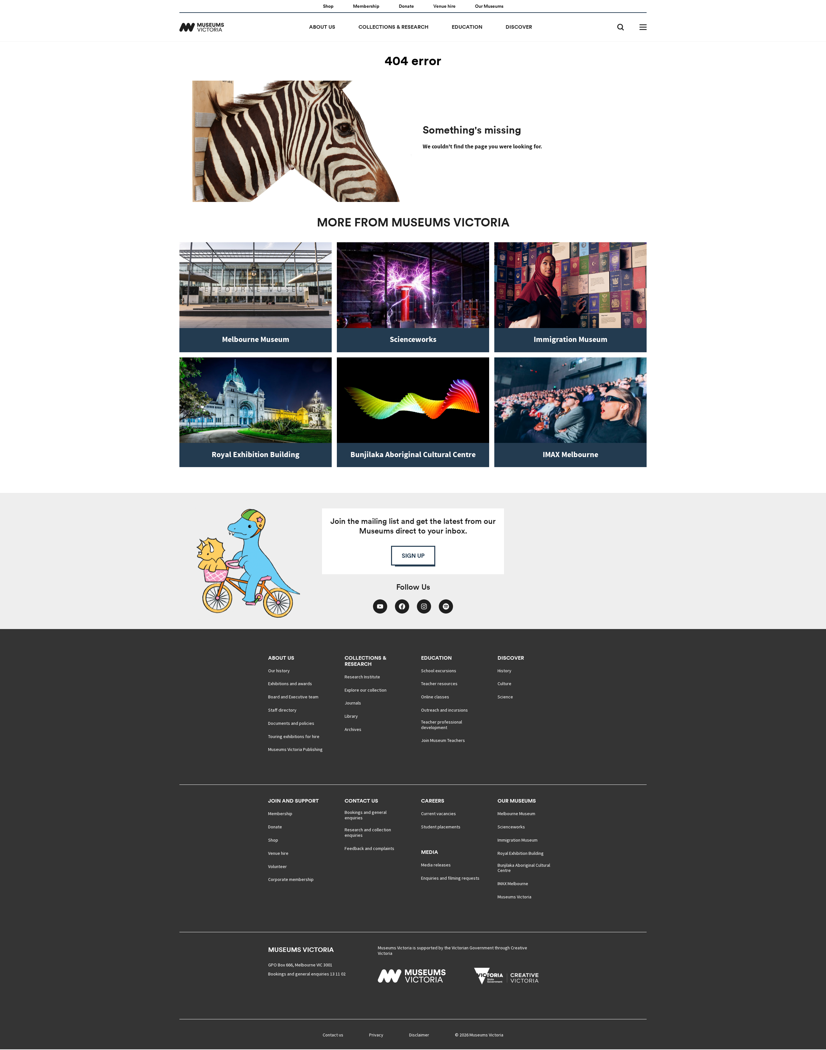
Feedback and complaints (369, 848)
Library (351, 716)
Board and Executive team (293, 697)
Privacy (376, 1035)
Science (505, 697)
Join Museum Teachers (443, 740)
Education (467, 27)
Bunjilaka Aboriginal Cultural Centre (524, 868)
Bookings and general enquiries (366, 815)
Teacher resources (439, 683)
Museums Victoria (514, 897)
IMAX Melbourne (513, 883)
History (504, 671)
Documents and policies (291, 723)
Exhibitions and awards (290, 683)
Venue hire (444, 6)
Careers (432, 801)
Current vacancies (438, 813)
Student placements (440, 827)
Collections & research (393, 27)
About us (322, 27)
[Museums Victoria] (201, 27)
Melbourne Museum (516, 813)
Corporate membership (291, 879)
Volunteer (277, 866)
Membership (366, 6)
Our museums (517, 801)
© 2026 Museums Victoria (479, 1035)
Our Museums (489, 6)
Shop (328, 6)
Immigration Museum (518, 840)
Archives (353, 729)
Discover (519, 27)
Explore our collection (366, 690)
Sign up (413, 555)
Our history (279, 671)
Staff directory (282, 710)
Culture (504, 683)
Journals (353, 703)
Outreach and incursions (444, 710)
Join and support (293, 801)
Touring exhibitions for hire (293, 736)
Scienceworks (511, 827)
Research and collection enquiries (368, 832)
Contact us (361, 801)
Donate (406, 6)
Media (429, 852)
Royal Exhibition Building (521, 853)
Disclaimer (419, 1035)
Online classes (435, 697)
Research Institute (362, 677)
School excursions (438, 671)
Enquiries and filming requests (450, 878)
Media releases (436, 865)
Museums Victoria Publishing (295, 749)
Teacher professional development (441, 724)
